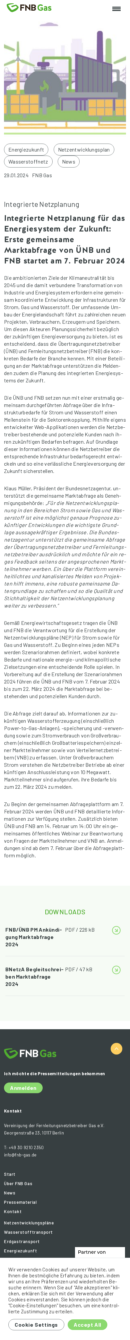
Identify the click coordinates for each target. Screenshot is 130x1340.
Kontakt (13, 1211)
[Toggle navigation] (116, 9)
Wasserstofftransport (28, 1232)
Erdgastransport (22, 1241)
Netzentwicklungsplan (84, 149)
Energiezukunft (26, 149)
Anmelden (23, 1088)
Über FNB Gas (18, 1183)
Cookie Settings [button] (36, 1324)
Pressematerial (20, 1202)
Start (10, 1174)
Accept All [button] (87, 1324)
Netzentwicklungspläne (29, 1222)
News (68, 161)
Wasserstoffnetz (28, 161)
